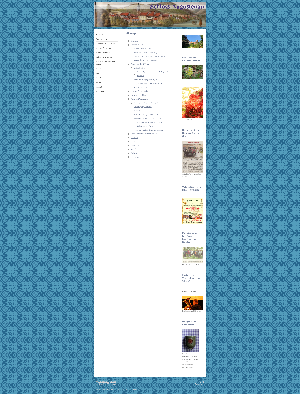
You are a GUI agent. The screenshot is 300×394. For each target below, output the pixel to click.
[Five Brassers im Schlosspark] (192, 303)
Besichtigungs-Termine (143, 106)
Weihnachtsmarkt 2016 (142, 48)
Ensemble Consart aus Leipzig (145, 52)
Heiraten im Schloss (138, 95)
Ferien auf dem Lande (139, 91)
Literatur (134, 137)
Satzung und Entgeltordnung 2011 (147, 102)
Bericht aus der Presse (145, 126)
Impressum (135, 157)
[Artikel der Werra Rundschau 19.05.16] (192, 157)
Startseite (134, 41)
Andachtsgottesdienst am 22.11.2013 (148, 122)
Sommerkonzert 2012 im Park (145, 60)
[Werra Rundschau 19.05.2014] (192, 255)
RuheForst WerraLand (139, 99)
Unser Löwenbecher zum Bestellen (144, 133)
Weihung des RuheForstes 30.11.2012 (148, 118)
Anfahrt (137, 110)
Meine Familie (139, 68)
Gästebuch (135, 145)
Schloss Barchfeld (140, 87)
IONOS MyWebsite (124, 389)
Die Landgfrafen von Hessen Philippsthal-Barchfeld (153, 73)
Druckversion (103, 381)
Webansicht (199, 384)
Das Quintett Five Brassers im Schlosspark (150, 56)
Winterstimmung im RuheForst (146, 114)
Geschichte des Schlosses (140, 64)
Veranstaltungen (137, 44)
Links (133, 141)
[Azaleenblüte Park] (192, 102)
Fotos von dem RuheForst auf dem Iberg (149, 130)
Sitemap (113, 381)
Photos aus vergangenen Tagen (145, 79)
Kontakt (134, 149)
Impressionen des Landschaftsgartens (148, 83)
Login (202, 381)
